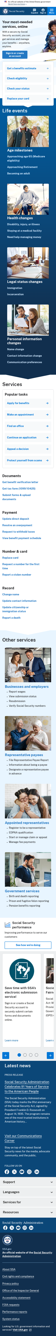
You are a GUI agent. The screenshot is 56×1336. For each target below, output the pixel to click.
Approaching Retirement (22, 167)
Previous (5, 1055)
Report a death (11, 617)
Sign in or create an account (15, 54)
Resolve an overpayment (17, 525)
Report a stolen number (16, 574)
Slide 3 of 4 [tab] (30, 1055)
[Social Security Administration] (7, 1240)
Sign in (43, 13)
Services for (12, 1202)
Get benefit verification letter (20, 482)
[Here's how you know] (28, 3)
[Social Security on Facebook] (7, 1171)
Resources (11, 1212)
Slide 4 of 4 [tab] (36, 1055)
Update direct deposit (15, 518)
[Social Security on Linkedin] (36, 1171)
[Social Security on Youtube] (22, 1171)
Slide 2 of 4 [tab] (25, 1055)
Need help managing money (24, 237)
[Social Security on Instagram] (29, 1171)
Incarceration (15, 294)
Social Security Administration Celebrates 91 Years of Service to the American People (27, 1086)
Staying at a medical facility (24, 230)
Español (34, 13)
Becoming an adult (18, 173)
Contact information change (24, 355)
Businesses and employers (27, 687)
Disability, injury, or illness (23, 224)
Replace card (10, 557)
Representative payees (24, 755)
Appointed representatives (27, 823)
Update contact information (19, 600)
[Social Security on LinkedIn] (31, 1229)
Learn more (11, 1040)
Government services (22, 891)
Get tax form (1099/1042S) (18, 488)
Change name (10, 594)
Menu (51, 13)
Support (9, 1182)
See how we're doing (28, 945)
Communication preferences (24, 362)
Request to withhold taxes (18, 531)
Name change (15, 349)
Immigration (14, 288)
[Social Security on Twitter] (14, 1171)
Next (50, 1055)
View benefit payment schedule (21, 538)
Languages (11, 1192)
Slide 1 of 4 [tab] (19, 1055)
